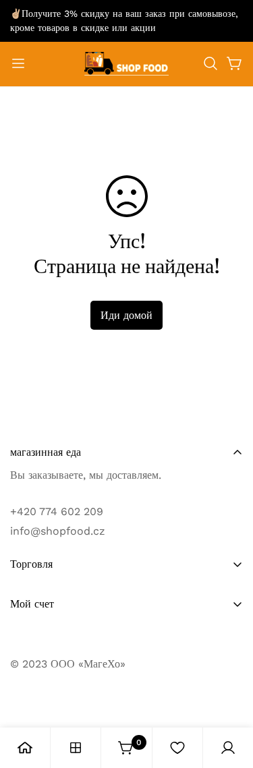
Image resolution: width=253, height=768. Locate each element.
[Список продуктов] (75, 748)
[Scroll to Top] (228, 696)
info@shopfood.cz (57, 531)
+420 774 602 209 (56, 511)
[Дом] (25, 748)
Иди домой (126, 315)
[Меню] (18, 63)
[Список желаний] (177, 748)
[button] (210, 63)
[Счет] (228, 748)
